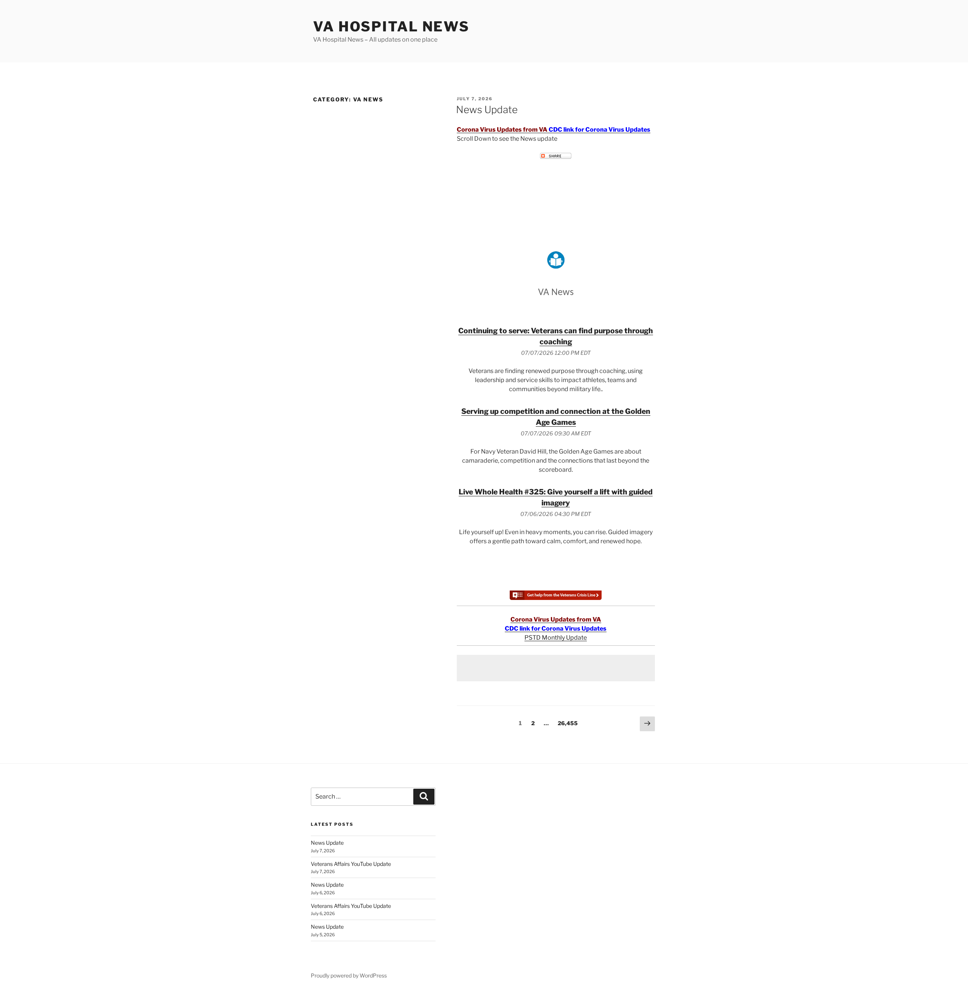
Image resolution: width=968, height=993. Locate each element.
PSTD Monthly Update (555, 637)
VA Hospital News (391, 26)
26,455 (567, 722)
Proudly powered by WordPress (349, 975)
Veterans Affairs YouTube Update (351, 864)
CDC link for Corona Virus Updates (599, 129)
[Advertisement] (556, 668)
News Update (487, 109)
